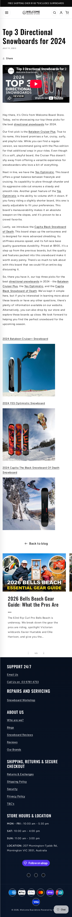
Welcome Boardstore (30, 910)
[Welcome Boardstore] (31, 13)
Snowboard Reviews (20, 734)
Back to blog (38, 543)
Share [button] (9, 58)
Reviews (12, 742)
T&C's (10, 803)
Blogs (10, 727)
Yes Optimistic (44, 172)
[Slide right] (44, 653)
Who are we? (15, 720)
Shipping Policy (17, 781)
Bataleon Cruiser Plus (42, 131)
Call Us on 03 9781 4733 (23, 682)
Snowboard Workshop (21, 700)
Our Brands (14, 749)
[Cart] (67, 12)
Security (12, 789)
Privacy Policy (16, 796)
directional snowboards (29, 124)
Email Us (12, 674)
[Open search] (54, 12)
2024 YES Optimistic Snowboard (24, 403)
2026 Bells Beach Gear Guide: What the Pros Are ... (33, 604)
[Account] (61, 12)
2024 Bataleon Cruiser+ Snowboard (25, 338)
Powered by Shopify (51, 910)
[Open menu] (6, 12)
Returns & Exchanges (20, 774)
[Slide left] (28, 653)
